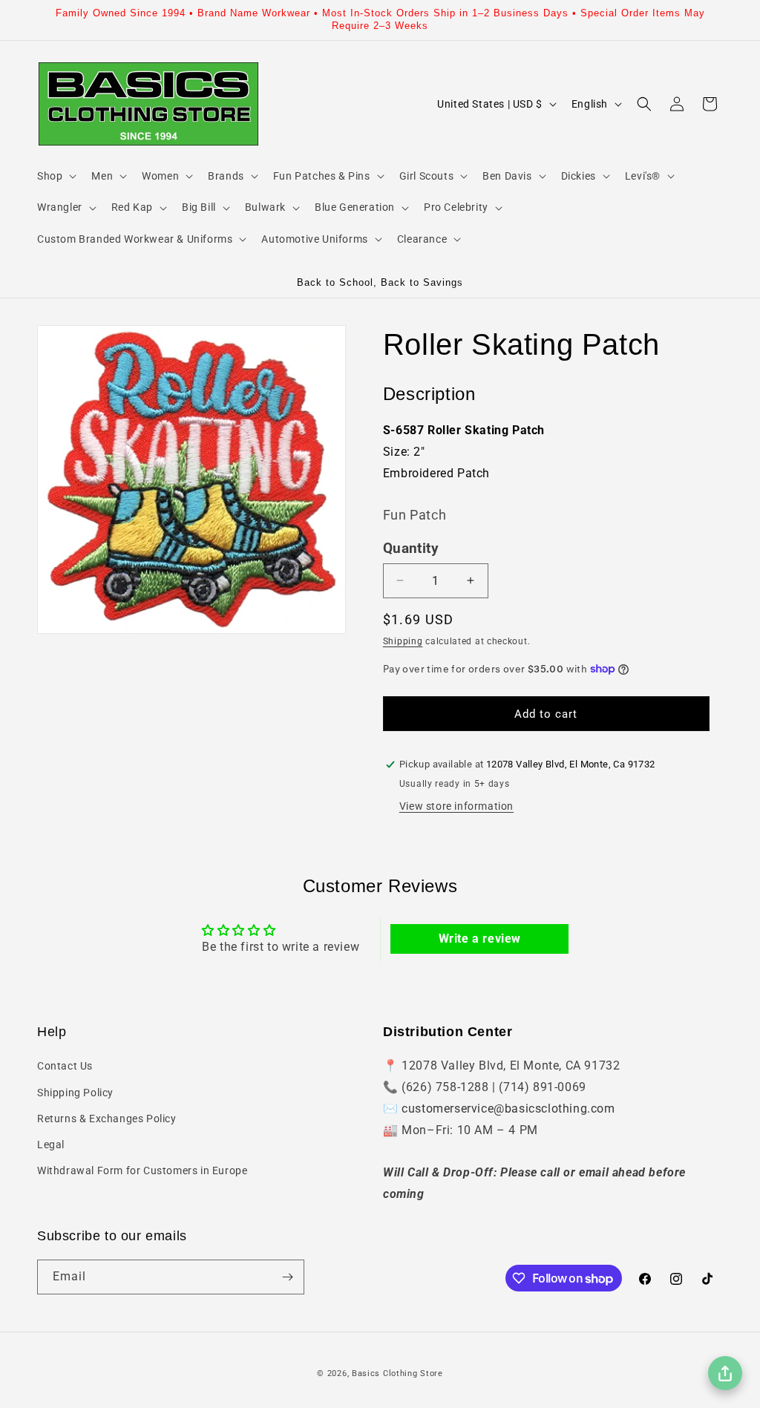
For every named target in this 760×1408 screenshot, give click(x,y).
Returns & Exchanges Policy (107, 1118)
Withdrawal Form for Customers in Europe (142, 1170)
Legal (51, 1144)
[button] (55, 175)
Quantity (411, 548)
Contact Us (65, 1066)
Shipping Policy (75, 1092)
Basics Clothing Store (397, 1373)
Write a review (480, 938)
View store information (456, 806)
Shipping (403, 641)
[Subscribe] (287, 1277)
